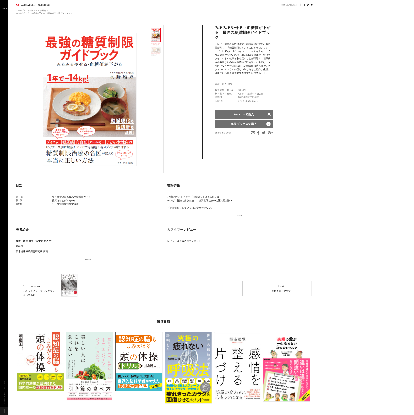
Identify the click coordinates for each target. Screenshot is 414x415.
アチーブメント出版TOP (26, 10)
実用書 (43, 10)
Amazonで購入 (244, 114)
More (239, 215)
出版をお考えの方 (289, 5)
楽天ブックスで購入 (244, 124)
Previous (50, 290)
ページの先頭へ (4, 411)
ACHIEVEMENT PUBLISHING (32, 5)
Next (277, 288)
